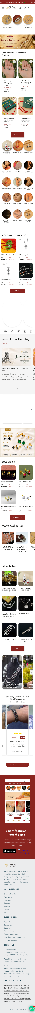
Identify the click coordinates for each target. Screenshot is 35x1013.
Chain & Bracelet (10, 894)
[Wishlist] (24, 8)
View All (16, 291)
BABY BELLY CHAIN (9, 640)
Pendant (7, 909)
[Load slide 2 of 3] (17, 47)
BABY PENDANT (24, 613)
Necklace (7, 900)
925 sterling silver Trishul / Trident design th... (9, 120)
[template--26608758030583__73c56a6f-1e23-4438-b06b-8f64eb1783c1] (17, 331)
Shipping (7, 928)
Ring (5, 912)
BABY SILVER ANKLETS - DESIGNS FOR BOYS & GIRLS (9, 614)
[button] (3, 7)
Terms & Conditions (11, 934)
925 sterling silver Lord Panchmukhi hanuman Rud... (26, 82)
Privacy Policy (9, 931)
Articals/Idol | (18, 996)
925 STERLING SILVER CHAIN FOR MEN (8, 547)
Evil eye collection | (18, 998)
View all (17, 135)
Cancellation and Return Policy (15, 937)
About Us (7, 922)
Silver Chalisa (19, 988)
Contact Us (8, 925)
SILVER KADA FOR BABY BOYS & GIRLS (9, 589)
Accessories (8, 897)
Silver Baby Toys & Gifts (26, 640)
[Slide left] (13, 388)
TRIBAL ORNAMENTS (20, 1009)
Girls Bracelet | (17, 993)
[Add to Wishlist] (14, 61)
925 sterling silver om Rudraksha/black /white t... (9, 83)
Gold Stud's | (9, 988)
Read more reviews (17, 765)
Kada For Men (17, 1001)
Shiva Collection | (10, 985)
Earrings (7, 903)
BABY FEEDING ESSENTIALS (26, 589)
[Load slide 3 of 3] (20, 47)
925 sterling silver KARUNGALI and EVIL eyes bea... (26, 120)
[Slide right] (22, 388)
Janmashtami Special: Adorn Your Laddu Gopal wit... (16, 369)
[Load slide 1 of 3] (15, 47)
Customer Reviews (10, 940)
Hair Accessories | (23, 985)
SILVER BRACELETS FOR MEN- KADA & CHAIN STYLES (22, 548)
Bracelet (7, 906)
